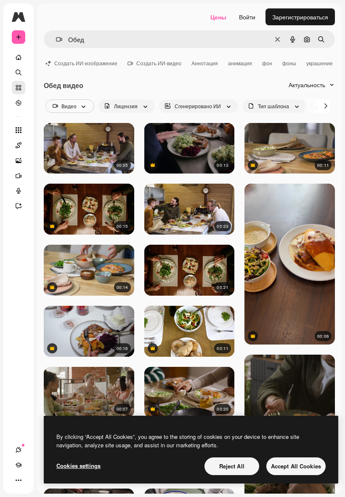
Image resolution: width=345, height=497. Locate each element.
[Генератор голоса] (18, 191)
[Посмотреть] (18, 103)
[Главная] (18, 57)
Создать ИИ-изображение (85, 63)
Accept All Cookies (296, 466)
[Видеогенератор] (18, 175)
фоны (289, 63)
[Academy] (18, 465)
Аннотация (204, 63)
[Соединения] (18, 450)
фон (267, 63)
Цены (218, 17)
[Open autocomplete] (55, 39)
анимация (240, 63)
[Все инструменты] (18, 130)
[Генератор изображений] (18, 160)
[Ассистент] (18, 206)
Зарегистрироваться (300, 17)
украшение (319, 63)
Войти (247, 17)
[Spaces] (18, 145)
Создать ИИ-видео (158, 63)
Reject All (231, 466)
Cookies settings (78, 466)
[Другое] (18, 480)
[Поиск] (18, 72)
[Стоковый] (18, 87)
